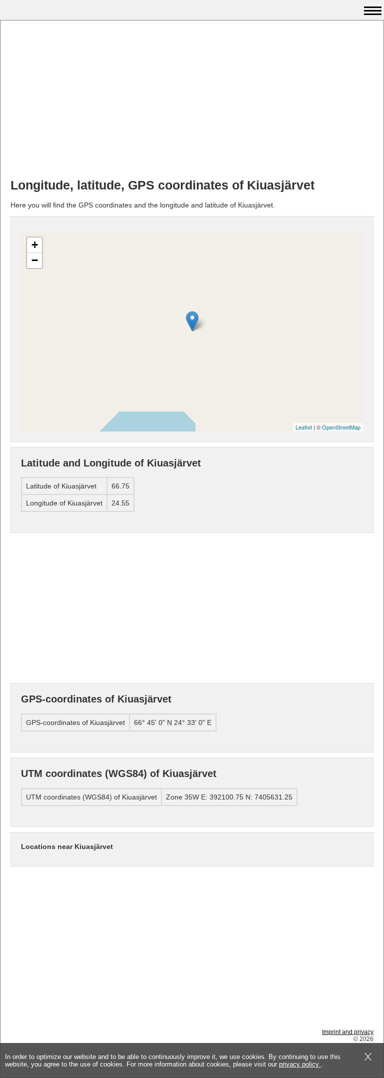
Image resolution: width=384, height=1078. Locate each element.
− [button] (35, 260)
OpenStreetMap (341, 427)
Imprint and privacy (348, 1032)
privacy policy (300, 1064)
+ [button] (35, 244)
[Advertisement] (192, 100)
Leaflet (304, 427)
